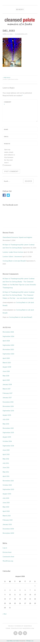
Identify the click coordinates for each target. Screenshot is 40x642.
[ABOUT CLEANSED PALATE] (15, 633)
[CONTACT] (25, 633)
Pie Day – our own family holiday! (22, 298)
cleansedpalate (21, 34)
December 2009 (8, 529)
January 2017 (7, 397)
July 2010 (6, 498)
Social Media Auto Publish (13, 640)
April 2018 (6, 380)
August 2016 (7, 415)
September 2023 (8, 345)
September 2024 (8, 336)
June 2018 (6, 371)
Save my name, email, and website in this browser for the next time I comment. (9, 157)
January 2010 (7, 524)
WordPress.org (8, 561)
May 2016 (6, 424)
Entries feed (7, 552)
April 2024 (6, 341)
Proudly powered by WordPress (20, 626)
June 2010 (6, 502)
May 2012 (6, 459)
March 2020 (7, 362)
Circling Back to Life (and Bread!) (14, 261)
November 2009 (8, 533)
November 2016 (8, 406)
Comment (7, 103)
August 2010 (7, 494)
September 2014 (8, 446)
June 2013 (6, 450)
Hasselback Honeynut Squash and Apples (17, 237)
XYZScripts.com (29, 640)
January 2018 (7, 384)
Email (6, 136)
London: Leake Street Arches (10, 78)
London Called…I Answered (12, 256)
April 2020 (6, 358)
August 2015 (7, 437)
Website (7, 143)
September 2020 (8, 354)
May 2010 (6, 507)
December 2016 (8, 402)
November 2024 (8, 332)
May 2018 (6, 376)
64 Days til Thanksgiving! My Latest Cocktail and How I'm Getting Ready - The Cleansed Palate (18, 282)
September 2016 (8, 411)
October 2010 (7, 485)
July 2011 (6, 463)
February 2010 (8, 520)
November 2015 (8, 428)
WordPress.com (28, 628)
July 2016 (6, 419)
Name (6, 129)
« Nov (5, 614)
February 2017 (7, 393)
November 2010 (8, 481)
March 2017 (6, 389)
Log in (5, 548)
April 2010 (6, 511)
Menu (21, 9)
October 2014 (7, 441)
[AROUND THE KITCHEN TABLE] (20, 633)
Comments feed (8, 557)
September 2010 (8, 489)
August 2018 (7, 367)
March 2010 (7, 516)
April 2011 (6, 476)
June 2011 (6, 467)
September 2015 (8, 432)
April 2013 (6, 454)
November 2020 (8, 349)
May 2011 (6, 472)
